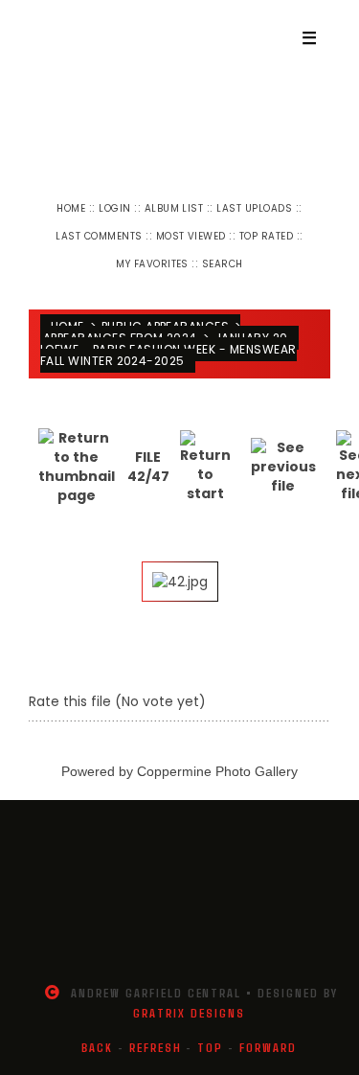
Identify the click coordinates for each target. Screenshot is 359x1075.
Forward (268, 1047)
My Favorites (152, 264)
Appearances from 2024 (120, 338)
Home (70, 208)
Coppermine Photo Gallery (217, 771)
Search (222, 264)
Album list (174, 208)
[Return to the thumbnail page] (76, 467)
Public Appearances (165, 326)
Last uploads (254, 208)
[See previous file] (283, 466)
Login (114, 208)
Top (210, 1047)
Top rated (266, 236)
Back (97, 1047)
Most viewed (191, 236)
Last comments (99, 236)
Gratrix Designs (188, 1012)
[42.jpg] (180, 581)
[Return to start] (205, 467)
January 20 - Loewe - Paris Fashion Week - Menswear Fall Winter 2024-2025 (169, 349)
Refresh (155, 1047)
